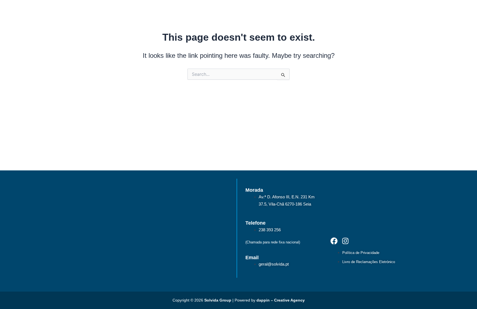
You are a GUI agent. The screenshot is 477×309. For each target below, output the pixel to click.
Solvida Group (217, 300)
